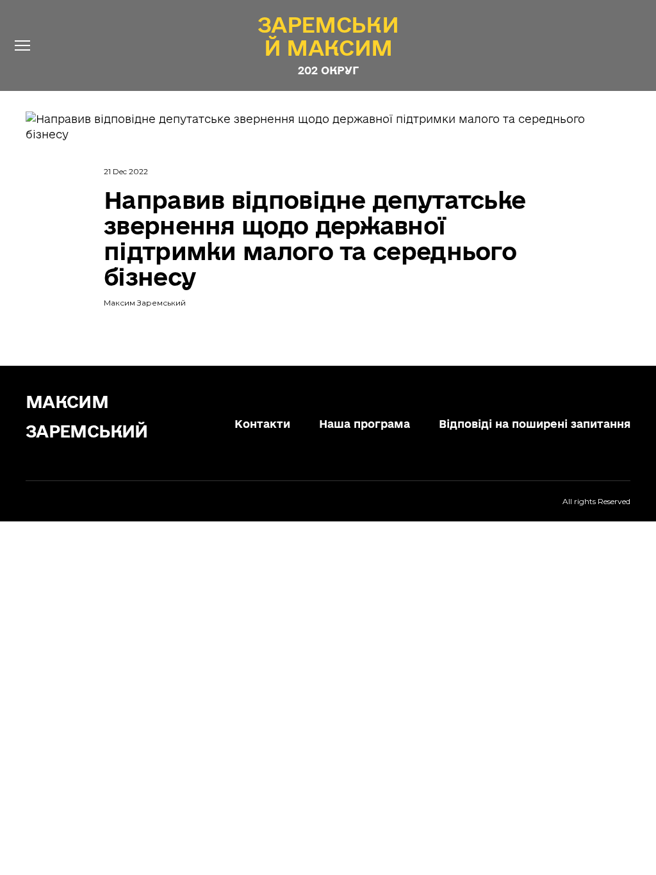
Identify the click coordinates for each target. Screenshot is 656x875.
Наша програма (364, 424)
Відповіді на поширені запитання (534, 424)
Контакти (262, 424)
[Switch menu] (22, 45)
